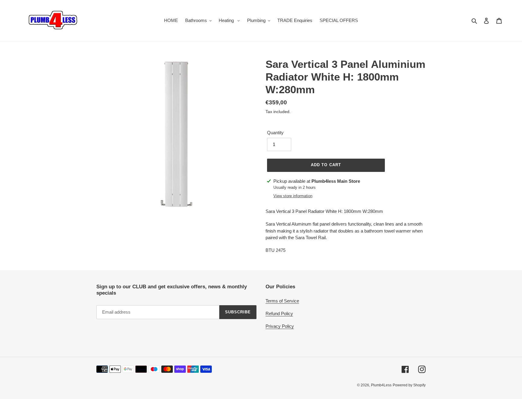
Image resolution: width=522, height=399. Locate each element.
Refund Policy (279, 313)
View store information (292, 196)
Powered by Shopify (409, 385)
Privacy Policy (280, 326)
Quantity (275, 132)
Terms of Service (282, 300)
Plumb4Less (381, 385)
